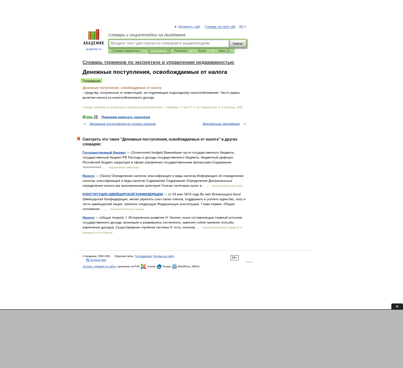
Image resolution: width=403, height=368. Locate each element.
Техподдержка (143, 256)
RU (241, 26)
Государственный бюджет (104, 152)
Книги (202, 50)
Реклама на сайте (163, 256)
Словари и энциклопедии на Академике (147, 35)
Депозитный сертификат (221, 124)
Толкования (158, 50)
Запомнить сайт (189, 26)
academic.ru (93, 49)
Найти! (238, 43)
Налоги (88, 176)
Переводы (181, 50)
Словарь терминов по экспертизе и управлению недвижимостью (127, 50)
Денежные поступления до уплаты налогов (123, 124)
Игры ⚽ (224, 50)
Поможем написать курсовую (125, 117)
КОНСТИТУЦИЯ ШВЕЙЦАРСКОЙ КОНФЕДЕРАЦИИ (123, 194)
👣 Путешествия (96, 259)
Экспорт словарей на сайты (99, 266)
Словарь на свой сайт (220, 26)
